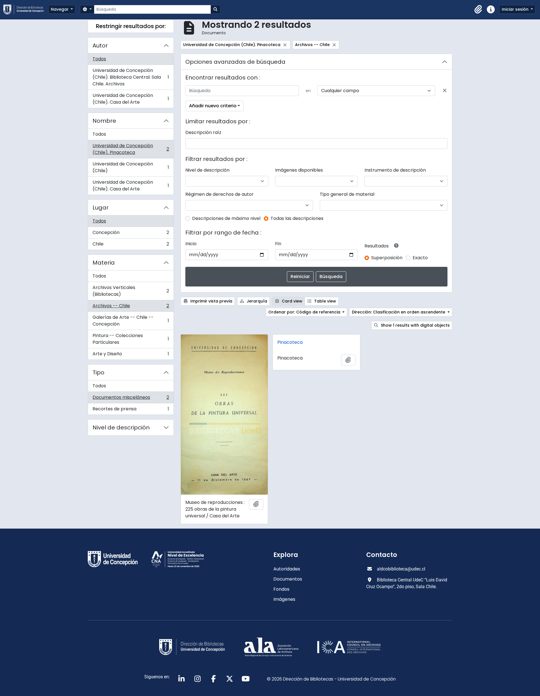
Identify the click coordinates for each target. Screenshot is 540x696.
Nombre (104, 121)
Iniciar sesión (516, 9)
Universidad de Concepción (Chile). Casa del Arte (130, 98)
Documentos (287, 579)
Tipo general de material (347, 194)
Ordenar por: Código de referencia (304, 312)
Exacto (420, 257)
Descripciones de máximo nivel (226, 218)
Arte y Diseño (130, 355)
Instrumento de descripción (395, 170)
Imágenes (284, 599)
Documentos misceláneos (130, 398)
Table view (324, 301)
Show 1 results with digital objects (415, 325)
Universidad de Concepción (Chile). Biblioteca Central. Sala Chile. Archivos (130, 77)
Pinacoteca (290, 342)
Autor (100, 45)
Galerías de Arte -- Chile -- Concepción (130, 320)
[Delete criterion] (444, 90)
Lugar (101, 207)
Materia (104, 263)
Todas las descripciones (297, 218)
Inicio (191, 243)
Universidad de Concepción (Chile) (130, 167)
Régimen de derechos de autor (219, 194)
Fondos (281, 589)
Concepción (130, 233)
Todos (99, 59)
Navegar (60, 9)
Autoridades (286, 569)
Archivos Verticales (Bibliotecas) (130, 290)
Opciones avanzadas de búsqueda (235, 62)
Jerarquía (256, 301)
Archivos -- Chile (130, 307)
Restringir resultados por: (131, 26)
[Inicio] (25, 9)
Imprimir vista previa (210, 301)
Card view (291, 301)
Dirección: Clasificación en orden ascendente (399, 312)
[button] (478, 9)
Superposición (386, 257)
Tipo (98, 372)
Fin (278, 243)
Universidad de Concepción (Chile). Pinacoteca (130, 149)
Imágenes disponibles (299, 170)
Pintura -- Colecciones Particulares (130, 338)
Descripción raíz (203, 132)
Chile (130, 245)
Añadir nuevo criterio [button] (213, 106)
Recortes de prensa (130, 410)
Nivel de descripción (121, 427)
